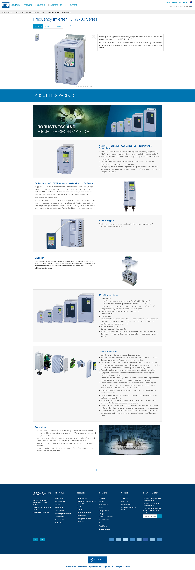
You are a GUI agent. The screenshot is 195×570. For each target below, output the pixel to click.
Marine (101, 501)
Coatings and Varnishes (84, 519)
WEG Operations (60, 511)
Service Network (126, 504)
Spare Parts (80, 522)
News (168, 2)
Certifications (59, 523)
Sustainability (59, 517)
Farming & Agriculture (106, 517)
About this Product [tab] (53, 26)
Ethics (63, 5)
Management (59, 507)
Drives (79, 506)
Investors (54, 5)
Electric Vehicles (104, 529)
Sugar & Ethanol (104, 520)
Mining (101, 523)
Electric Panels (82, 515)
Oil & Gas (102, 498)
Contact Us (124, 498)
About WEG (15, 5)
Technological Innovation (63, 514)
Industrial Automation (84, 512)
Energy (101, 514)
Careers (174, 2)
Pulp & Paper (103, 526)
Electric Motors (82, 498)
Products (28, 5)
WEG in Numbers (60, 501)
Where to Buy (125, 501)
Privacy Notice (70, 567)
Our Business (59, 520)
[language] (192, 2)
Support (73, 5)
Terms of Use (96, 567)
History (57, 504)
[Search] (191, 6)
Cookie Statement (83, 567)
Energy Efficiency (104, 511)
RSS (103, 567)
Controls (79, 509)
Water (101, 507)
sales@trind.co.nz (43, 512)
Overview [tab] (38, 26)
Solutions (41, 5)
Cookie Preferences (100, 560)
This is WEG (59, 498)
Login (185, 2)
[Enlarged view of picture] (70, 59)
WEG (5, 5)
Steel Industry (103, 504)
